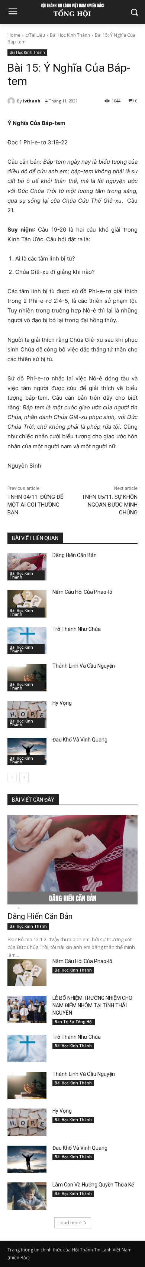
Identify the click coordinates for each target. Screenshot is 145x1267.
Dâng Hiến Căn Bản (74, 555)
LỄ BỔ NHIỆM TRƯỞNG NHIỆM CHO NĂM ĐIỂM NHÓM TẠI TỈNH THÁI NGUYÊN (92, 1005)
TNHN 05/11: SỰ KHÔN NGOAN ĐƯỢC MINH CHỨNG (110, 505)
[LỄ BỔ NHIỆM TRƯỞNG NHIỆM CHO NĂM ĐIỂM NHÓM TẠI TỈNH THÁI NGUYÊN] (26, 1009)
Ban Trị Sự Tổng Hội (74, 1021)
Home (13, 35)
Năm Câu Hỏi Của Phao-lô (82, 592)
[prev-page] (12, 777)
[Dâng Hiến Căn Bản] (26, 567)
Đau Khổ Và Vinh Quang (80, 740)
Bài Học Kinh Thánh (70, 35)
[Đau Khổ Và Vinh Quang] (26, 751)
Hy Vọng (62, 703)
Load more (70, 1222)
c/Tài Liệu (35, 35)
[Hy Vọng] (26, 715)
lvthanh (32, 101)
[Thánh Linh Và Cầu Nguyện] (26, 677)
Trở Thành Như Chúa (76, 629)
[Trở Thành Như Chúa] (26, 641)
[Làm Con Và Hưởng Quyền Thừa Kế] (26, 1196)
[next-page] (24, 777)
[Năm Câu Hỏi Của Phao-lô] (26, 604)
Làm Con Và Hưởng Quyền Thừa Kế (93, 1185)
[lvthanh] (12, 101)
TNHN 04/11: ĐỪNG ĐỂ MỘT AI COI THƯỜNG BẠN (35, 505)
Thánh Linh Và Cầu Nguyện (83, 666)
